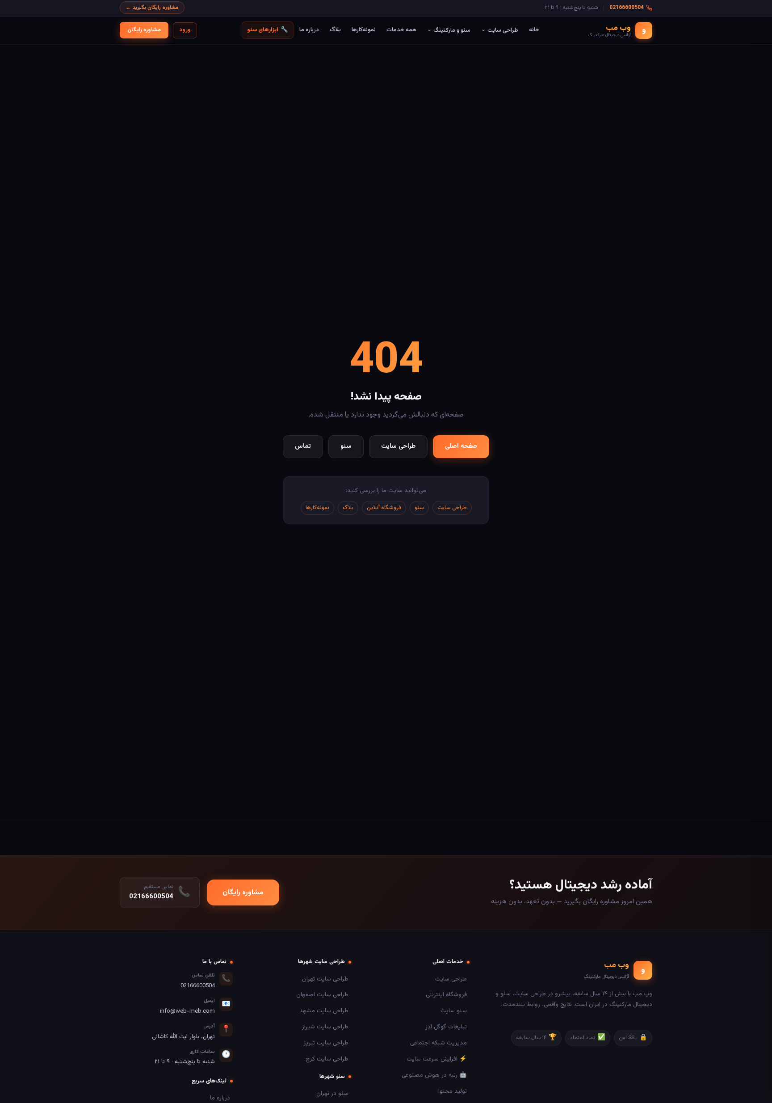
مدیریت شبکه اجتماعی (438, 1043)
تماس (303, 446)
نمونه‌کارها (364, 29)
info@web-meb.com (187, 1011)
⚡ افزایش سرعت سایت (437, 1059)
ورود (185, 29)
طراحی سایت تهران (325, 979)
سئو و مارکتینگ (451, 30)
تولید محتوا (452, 1091)
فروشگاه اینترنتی (446, 994)
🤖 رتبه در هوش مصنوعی (434, 1075)
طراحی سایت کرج (327, 1059)
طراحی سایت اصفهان (322, 994)
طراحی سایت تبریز (325, 1043)
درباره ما (309, 29)
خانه (534, 29)
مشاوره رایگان (144, 29)
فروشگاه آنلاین (384, 507)
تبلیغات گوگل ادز (446, 1026)
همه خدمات (401, 29)
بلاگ (335, 29)
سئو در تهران (332, 1093)
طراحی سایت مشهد (323, 1010)
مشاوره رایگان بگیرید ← (152, 8)
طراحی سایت (502, 30)
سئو (346, 446)
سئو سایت (454, 1010)
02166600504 (626, 8)
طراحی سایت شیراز (325, 1026)
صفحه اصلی (461, 446)
